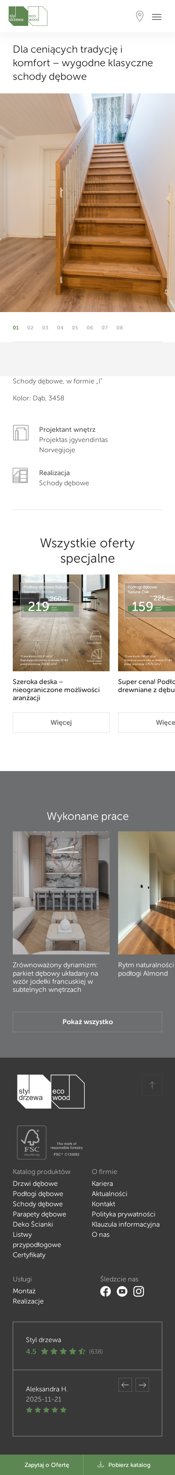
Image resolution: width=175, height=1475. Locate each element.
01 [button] (16, 328)
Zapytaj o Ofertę (47, 1465)
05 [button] (75, 328)
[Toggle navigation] (159, 16)
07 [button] (105, 328)
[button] (125, 1385)
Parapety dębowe (39, 1214)
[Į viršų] (152, 1085)
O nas (101, 1234)
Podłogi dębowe (38, 1194)
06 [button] (90, 328)
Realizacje (28, 1301)
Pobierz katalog (129, 1465)
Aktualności (109, 1194)
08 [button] (119, 328)
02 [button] (30, 328)
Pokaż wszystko (87, 1022)
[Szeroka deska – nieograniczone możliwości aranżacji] (61, 622)
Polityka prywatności (123, 1214)
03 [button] (45, 328)
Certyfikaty (29, 1255)
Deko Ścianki (33, 1224)
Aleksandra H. (47, 1389)
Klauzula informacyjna (126, 1224)
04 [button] (60, 328)
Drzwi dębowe (35, 1183)
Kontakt (103, 1204)
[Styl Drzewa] (28, 16)
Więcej (61, 722)
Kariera (102, 1183)
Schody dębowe (38, 1204)
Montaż (24, 1291)
